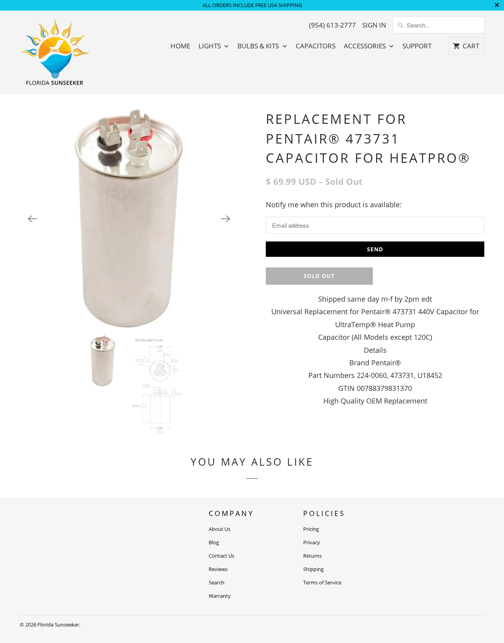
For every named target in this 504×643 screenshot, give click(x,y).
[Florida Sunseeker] (55, 52)
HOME (180, 46)
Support (417, 46)
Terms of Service (322, 582)
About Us (219, 528)
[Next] (225, 218)
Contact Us (221, 555)
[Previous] (32, 218)
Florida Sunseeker (58, 624)
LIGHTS (210, 46)
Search (216, 582)
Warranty (220, 595)
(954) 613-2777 (332, 25)
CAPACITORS (315, 46)
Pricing (311, 528)
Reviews (218, 569)
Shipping (313, 569)
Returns (312, 555)
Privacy (311, 542)
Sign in (374, 25)
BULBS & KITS (258, 46)
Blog (214, 542)
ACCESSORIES (365, 46)
